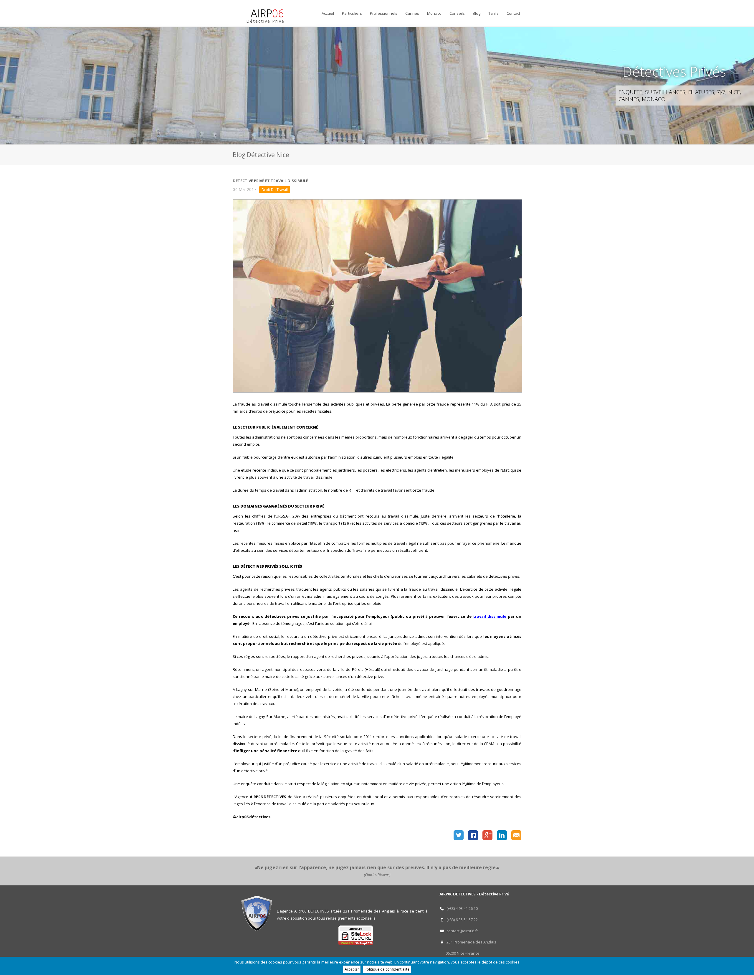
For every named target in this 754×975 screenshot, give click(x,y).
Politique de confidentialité (387, 969)
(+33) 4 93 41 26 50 (462, 908)
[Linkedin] (502, 836)
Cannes (412, 13)
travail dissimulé (490, 616)
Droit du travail (275, 189)
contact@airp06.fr (462, 930)
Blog (476, 13)
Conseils (457, 13)
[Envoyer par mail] (516, 836)
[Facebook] (473, 836)
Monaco (434, 13)
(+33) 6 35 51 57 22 (462, 919)
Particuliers (352, 13)
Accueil (328, 13)
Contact (513, 13)
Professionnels (383, 13)
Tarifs (493, 13)
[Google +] (487, 836)
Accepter (352, 969)
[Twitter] (459, 836)
